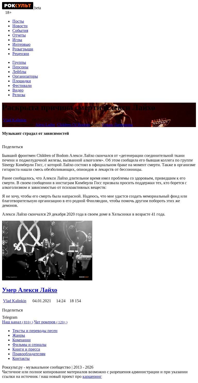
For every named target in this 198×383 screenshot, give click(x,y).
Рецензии (20, 53)
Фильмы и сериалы (29, 344)
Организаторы (25, 76)
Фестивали (22, 85)
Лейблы (19, 71)
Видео (17, 90)
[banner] (18, 8)
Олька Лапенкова (117, 124)
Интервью (21, 44)
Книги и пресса (26, 349)
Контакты (21, 358)
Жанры (18, 335)
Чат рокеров (50, 322)
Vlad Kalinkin (14, 120)
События (20, 30)
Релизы (18, 95)
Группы (19, 62)
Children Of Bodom (73, 124)
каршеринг (92, 376)
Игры (17, 40)
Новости (20, 26)
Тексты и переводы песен (34, 330)
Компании (21, 340)
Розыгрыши (22, 49)
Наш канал (17, 322)
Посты (18, 21)
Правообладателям (28, 354)
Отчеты (19, 35)
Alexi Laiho (45, 124)
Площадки (21, 81)
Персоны (20, 67)
